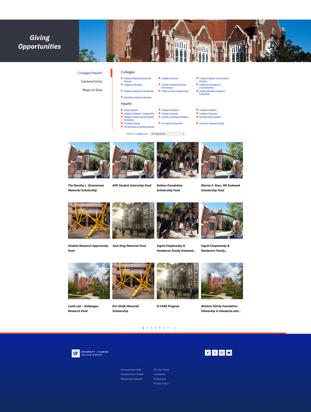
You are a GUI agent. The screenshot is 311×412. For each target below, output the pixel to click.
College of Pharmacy (208, 113)
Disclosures (160, 378)
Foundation (160, 374)
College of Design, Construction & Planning (214, 79)
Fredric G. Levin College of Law (175, 91)
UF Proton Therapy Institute (211, 123)
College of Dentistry (170, 110)
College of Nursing (170, 113)
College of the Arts (170, 78)
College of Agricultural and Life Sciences (137, 79)
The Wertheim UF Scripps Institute (139, 126)
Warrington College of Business (137, 97)
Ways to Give (92, 90)
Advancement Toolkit (132, 374)
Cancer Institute (131, 110)
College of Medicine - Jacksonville (139, 113)
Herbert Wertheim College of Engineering (212, 92)
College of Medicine (208, 110)
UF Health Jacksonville (172, 123)
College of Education (133, 84)
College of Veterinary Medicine (175, 117)
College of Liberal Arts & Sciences (139, 91)
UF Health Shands (132, 123)
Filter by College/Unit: (137, 133)
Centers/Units (91, 81)
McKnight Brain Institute (210, 117)
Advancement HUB (131, 369)
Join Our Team (161, 369)
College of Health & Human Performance (174, 86)
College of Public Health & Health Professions (139, 118)
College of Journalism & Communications (209, 86)
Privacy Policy (161, 383)
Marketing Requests (131, 378)
